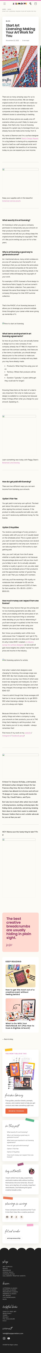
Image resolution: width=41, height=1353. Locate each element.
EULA (4, 1320)
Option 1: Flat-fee (12, 1148)
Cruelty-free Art (9, 1311)
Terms (5, 1315)
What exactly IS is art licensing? (17, 1132)
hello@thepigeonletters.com (13, 1333)
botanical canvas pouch (11, 201)
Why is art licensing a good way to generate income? (18, 1136)
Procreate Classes (10, 1292)
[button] (4, 3)
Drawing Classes (9, 1293)
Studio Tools (8, 1272)
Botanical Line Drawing (11, 463)
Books (5, 1268)
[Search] (30, 3)
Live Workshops (9, 1297)
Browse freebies (16, 1111)
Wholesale (7, 1313)
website (28, 733)
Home (4, 9)
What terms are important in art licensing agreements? (20, 1141)
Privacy (6, 1317)
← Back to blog (7, 1039)
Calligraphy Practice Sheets (14, 1276)
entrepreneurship (13, 1238)
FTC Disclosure (9, 1319)
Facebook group (18, 736)
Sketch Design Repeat (30, 138)
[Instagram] (4, 1338)
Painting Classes (9, 1290)
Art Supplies (7, 1266)
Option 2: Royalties (13, 1152)
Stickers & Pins (9, 1274)
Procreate (7, 1270)
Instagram (6, 736)
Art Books (7, 1295)
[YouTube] (8, 1338)
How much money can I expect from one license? (20, 1156)
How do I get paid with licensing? (18, 1145)
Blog (9, 9)
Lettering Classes (10, 1288)
